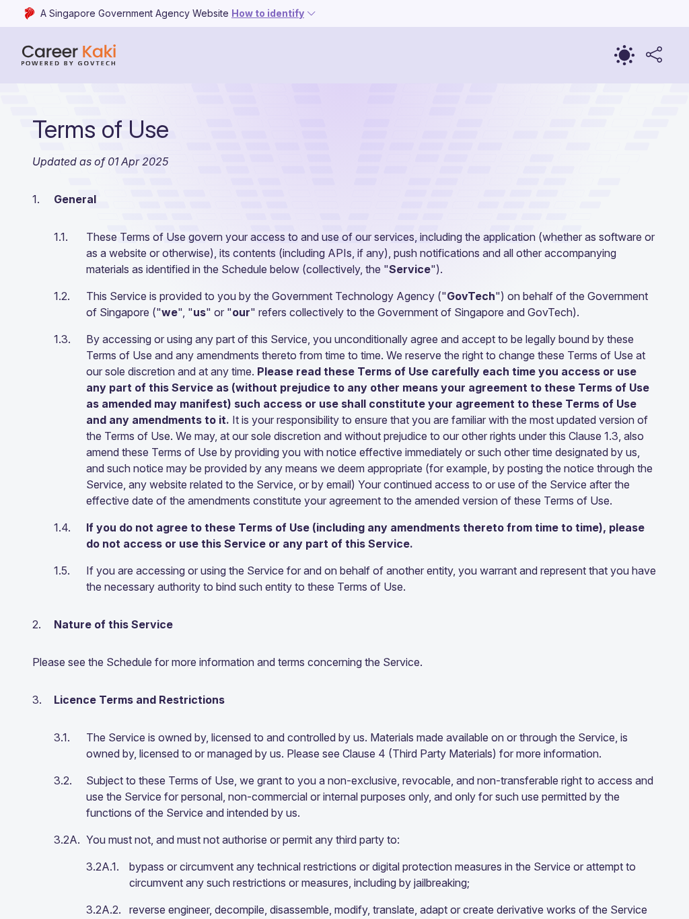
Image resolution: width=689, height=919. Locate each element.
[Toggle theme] (624, 55)
